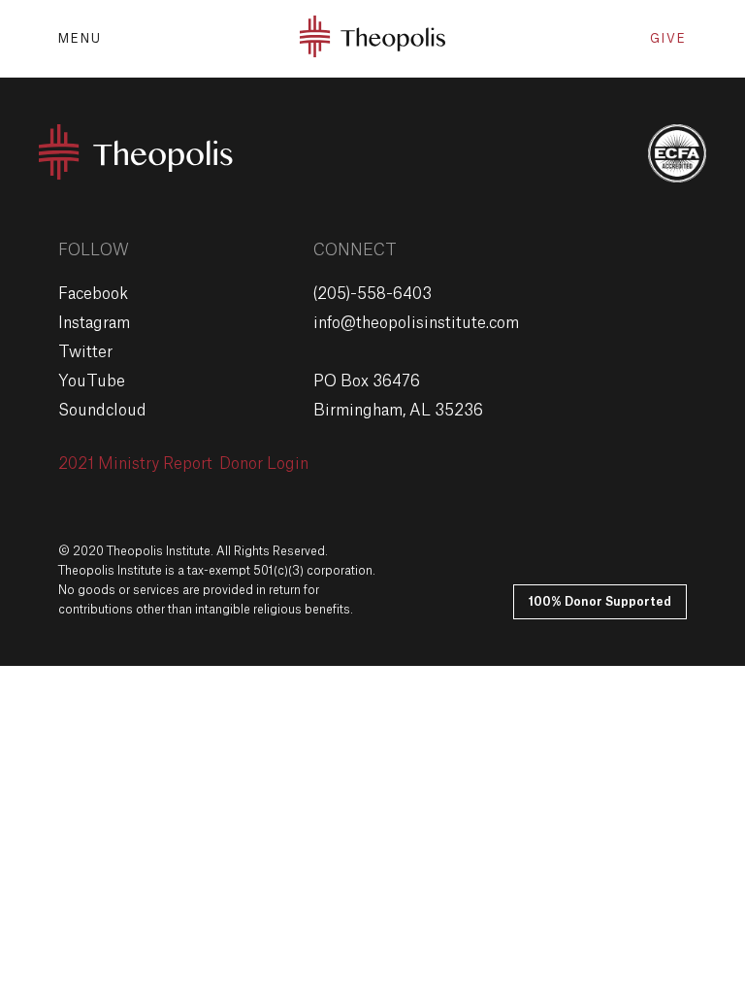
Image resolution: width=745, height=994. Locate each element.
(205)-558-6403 (372, 294)
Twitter (85, 352)
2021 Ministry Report (135, 464)
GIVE (668, 39)
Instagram (94, 323)
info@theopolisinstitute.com (416, 323)
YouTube (91, 381)
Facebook (93, 294)
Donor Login (263, 464)
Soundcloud (102, 410)
